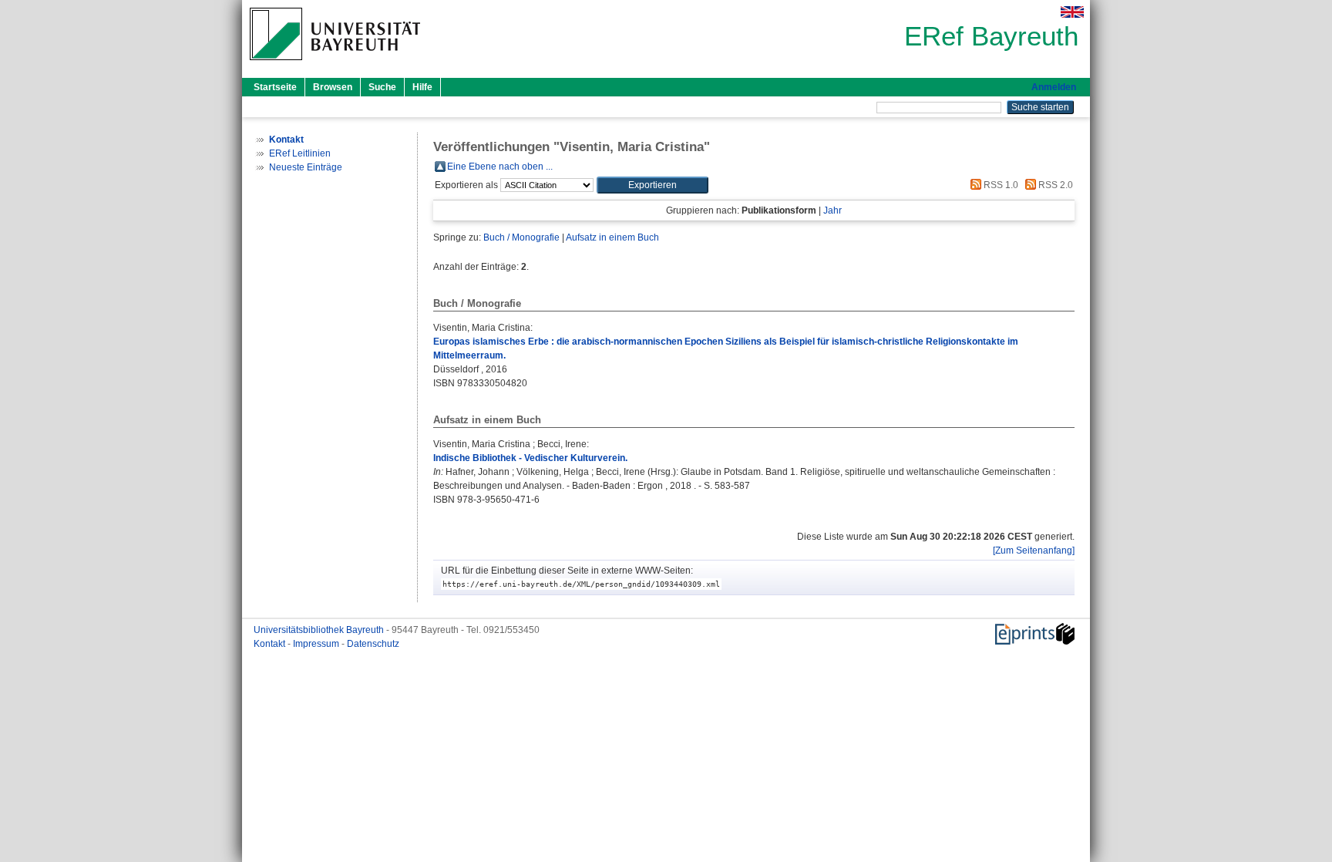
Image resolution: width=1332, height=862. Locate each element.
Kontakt (271, 643)
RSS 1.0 (999, 185)
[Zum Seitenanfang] (1034, 550)
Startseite (275, 87)
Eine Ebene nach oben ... (500, 166)
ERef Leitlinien (300, 153)
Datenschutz (373, 643)
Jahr (832, 210)
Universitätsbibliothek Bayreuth (320, 630)
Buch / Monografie (521, 237)
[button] (652, 185)
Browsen (332, 87)
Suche (382, 87)
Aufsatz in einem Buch (612, 237)
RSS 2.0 (1054, 185)
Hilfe (422, 87)
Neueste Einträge (305, 167)
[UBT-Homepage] (335, 64)
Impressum (317, 643)
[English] (1072, 12)
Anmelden (1053, 87)
